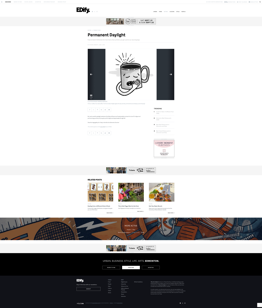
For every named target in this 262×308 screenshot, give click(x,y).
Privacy (111, 303)
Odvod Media (119, 303)
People (183, 11)
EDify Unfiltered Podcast (125, 289)
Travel (142, 232)
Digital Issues (28, 2)
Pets (134, 230)
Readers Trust (62, 2)
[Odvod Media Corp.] (80, 303)
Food (160, 11)
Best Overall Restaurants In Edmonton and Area (163, 131)
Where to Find (18, 2)
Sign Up (88, 289)
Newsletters (124, 292)
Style (177, 11)
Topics (109, 279)
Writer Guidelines (138, 282)
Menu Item (136, 279)
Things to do (97, 30)
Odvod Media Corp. (96, 303)
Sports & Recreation (124, 232)
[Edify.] (83, 10)
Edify (122, 279)
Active (166, 11)
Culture (172, 11)
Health (129, 230)
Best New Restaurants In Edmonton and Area (162, 125)
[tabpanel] (131, 74)
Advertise (38, 2)
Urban (155, 11)
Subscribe (8, 2)
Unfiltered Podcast (49, 2)
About (122, 294)
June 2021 (102, 126)
